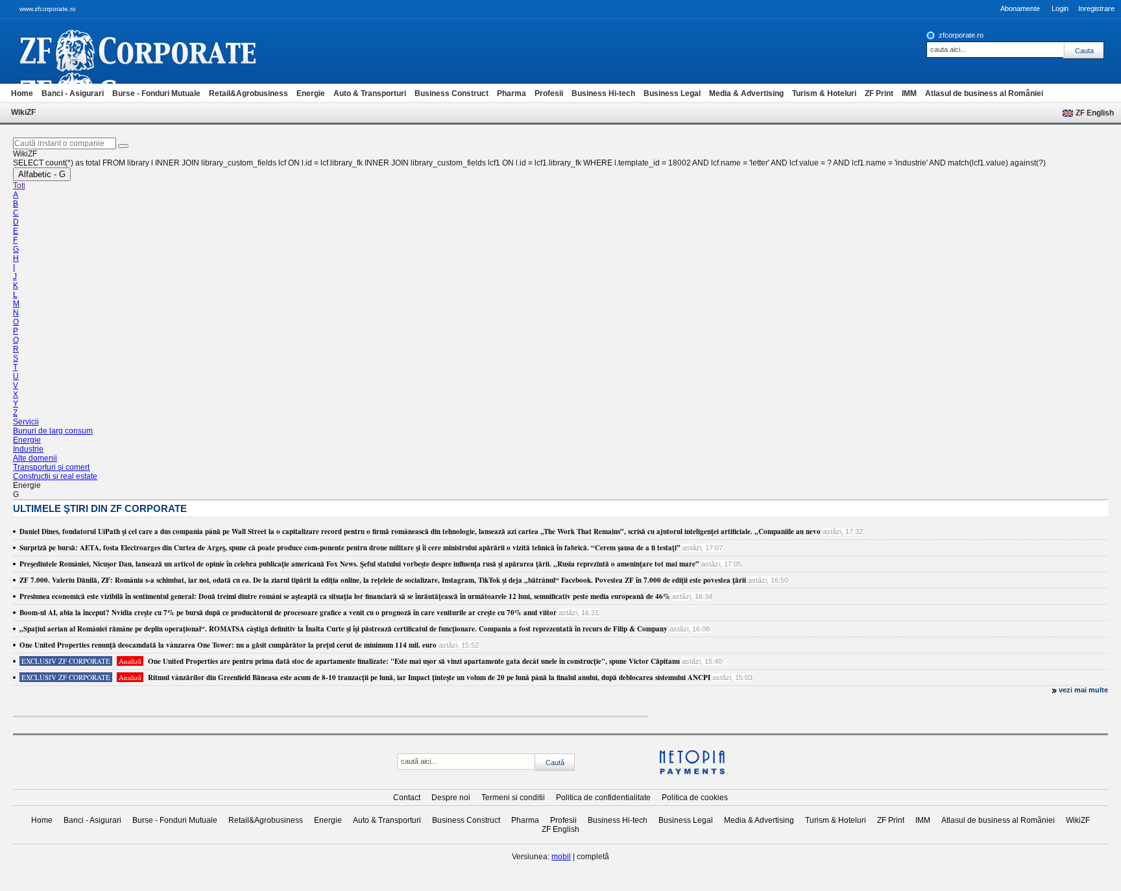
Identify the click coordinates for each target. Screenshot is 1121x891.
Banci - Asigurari (73, 93)
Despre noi (450, 797)
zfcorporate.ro (961, 35)
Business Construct (451, 93)
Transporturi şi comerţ (51, 467)
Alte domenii (35, 458)
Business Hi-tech (603, 93)
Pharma (511, 93)
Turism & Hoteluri (824, 93)
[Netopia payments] (692, 771)
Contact (406, 797)
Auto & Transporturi (369, 93)
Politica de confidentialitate (603, 797)
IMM (909, 93)
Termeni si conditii (513, 797)
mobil (561, 856)
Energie (310, 93)
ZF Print (879, 93)
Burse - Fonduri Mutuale (156, 93)
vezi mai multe (1083, 690)
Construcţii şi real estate (55, 476)
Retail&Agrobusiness (248, 93)
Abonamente (1020, 8)
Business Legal (672, 93)
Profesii (549, 93)
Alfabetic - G (42, 174)
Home (22, 93)
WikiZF (23, 112)
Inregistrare (1096, 8)
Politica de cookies (695, 797)
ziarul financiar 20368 (159, 50)
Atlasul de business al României (984, 93)
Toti (19, 185)
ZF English (1095, 112)
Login (1060, 8)
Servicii (26, 421)
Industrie (28, 449)
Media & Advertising (746, 93)
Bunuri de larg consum (53, 430)
